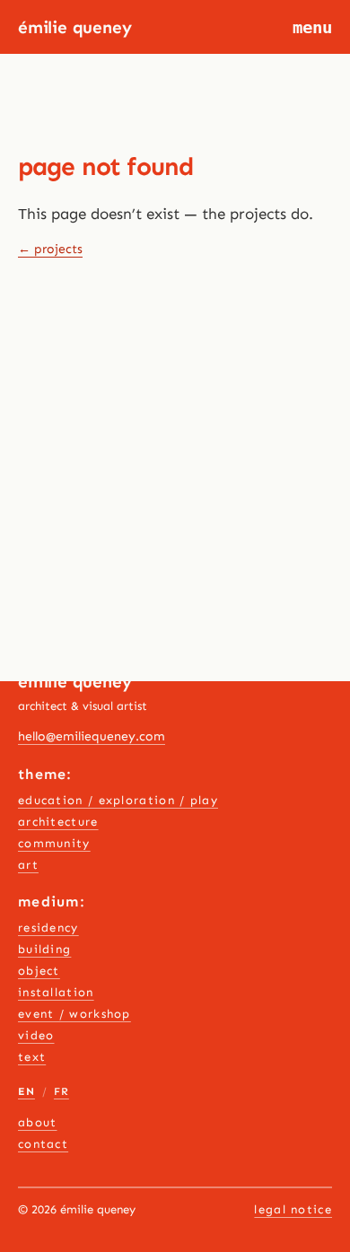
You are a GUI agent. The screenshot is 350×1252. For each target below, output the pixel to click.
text (32, 1057)
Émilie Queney (75, 27)
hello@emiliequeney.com (91, 736)
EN (26, 1091)
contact (43, 1144)
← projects (50, 249)
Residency (48, 927)
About (37, 1122)
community (54, 843)
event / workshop (74, 1013)
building (44, 949)
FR (61, 1091)
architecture (58, 821)
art (28, 864)
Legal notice (293, 1209)
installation (56, 992)
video (36, 1035)
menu (312, 27)
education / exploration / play (118, 800)
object (39, 970)
